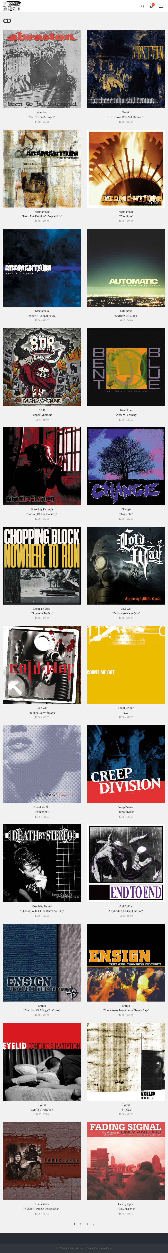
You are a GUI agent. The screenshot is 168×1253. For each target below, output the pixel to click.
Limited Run (105, 1248)
